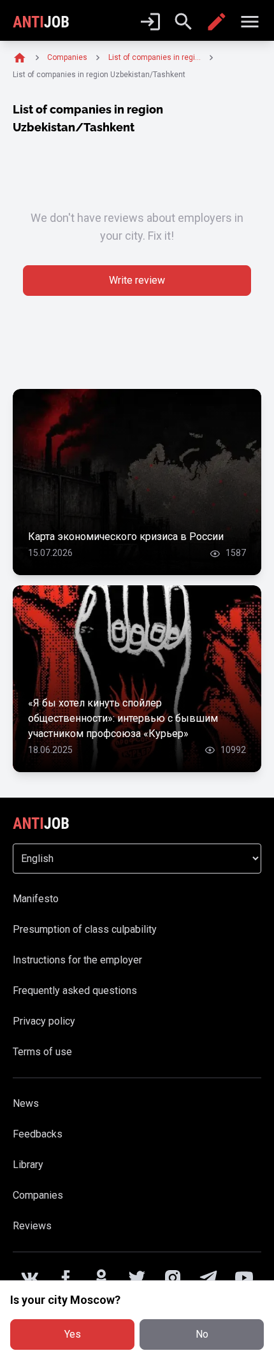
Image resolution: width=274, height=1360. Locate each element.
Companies (38, 1195)
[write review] (216, 21)
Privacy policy (44, 1021)
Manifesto (36, 899)
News (26, 1103)
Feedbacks (37, 1134)
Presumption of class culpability (85, 929)
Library (28, 1165)
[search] (183, 21)
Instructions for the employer (77, 960)
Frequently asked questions (75, 990)
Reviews (32, 1226)
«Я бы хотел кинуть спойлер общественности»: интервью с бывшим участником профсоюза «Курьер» (123, 718)
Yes (72, 1334)
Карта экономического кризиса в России (126, 536)
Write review (137, 280)
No (202, 1334)
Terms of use (42, 1052)
